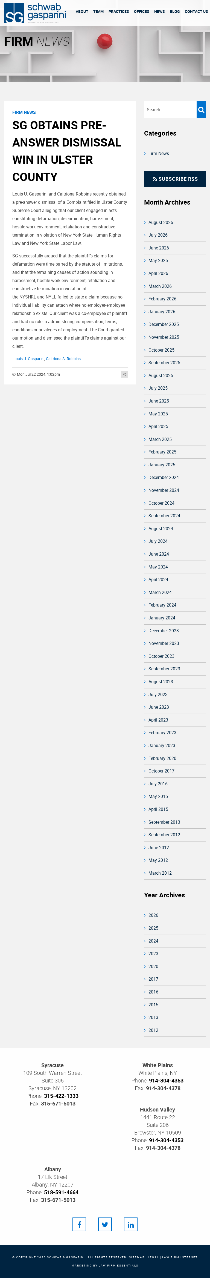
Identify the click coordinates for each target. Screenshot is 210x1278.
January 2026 (161, 312)
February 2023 (162, 733)
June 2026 (158, 248)
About (82, 11)
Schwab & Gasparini (66, 1257)
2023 (153, 953)
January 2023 (161, 745)
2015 (153, 1005)
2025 (153, 928)
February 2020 (162, 758)
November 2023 (163, 643)
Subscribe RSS (177, 179)
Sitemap (137, 1257)
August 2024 (160, 528)
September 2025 (164, 363)
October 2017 (161, 771)
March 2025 (160, 439)
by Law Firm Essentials (115, 1265)
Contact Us (196, 11)
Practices (119, 11)
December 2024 (163, 477)
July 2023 (158, 694)
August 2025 (160, 375)
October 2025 (161, 350)
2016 (153, 992)
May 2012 (158, 860)
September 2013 (164, 822)
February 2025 (162, 452)
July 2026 (158, 235)
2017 (153, 979)
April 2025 (158, 426)
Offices (141, 11)
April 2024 (158, 579)
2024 (153, 941)
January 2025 (161, 465)
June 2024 (158, 554)
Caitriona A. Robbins (63, 358)
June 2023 (158, 707)
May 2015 (158, 796)
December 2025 (163, 324)
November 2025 (163, 337)
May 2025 (158, 414)
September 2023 (164, 669)
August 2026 (160, 222)
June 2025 (158, 401)
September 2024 (164, 516)
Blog (175, 11)
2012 (153, 1030)
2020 (153, 966)
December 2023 (163, 631)
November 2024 (163, 490)
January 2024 (161, 618)
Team (98, 11)
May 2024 (158, 567)
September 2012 (164, 835)
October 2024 (161, 503)
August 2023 (160, 682)
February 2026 (162, 299)
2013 (153, 1017)
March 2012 (160, 873)
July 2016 (158, 784)
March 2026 (160, 286)
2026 (153, 915)
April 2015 (158, 809)
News (159, 11)
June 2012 (158, 848)
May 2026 (158, 260)
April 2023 (158, 720)
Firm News (158, 153)
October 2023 (161, 656)
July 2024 (158, 541)
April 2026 (158, 273)
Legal (153, 1257)
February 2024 (162, 605)
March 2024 (160, 592)
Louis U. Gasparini (28, 358)
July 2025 (158, 388)
